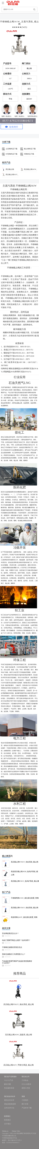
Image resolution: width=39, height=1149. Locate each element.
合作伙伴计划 (9, 1108)
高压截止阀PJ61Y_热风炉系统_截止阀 (25, 881)
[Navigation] (2, 3)
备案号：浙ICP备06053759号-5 (12, 1140)
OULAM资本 (26, 1084)
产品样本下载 (27, 1108)
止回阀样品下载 (11, 149)
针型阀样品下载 (11, 154)
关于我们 (7, 1124)
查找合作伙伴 (9, 1100)
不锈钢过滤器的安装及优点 (12, 947)
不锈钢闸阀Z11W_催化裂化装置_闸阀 (25, 898)
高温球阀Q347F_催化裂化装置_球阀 (24, 917)
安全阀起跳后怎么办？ (10, 933)
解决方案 (7, 1084)
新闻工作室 (26, 1088)
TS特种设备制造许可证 (9, 1138)
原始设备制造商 (10, 1104)
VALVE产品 (8, 1080)
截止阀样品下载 (30, 149)
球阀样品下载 (29, 154)
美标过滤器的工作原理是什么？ (13, 954)
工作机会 (25, 1080)
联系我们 (7, 1120)
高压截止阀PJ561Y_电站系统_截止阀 (24, 862)
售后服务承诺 (9, 1088)
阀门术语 (25, 1104)
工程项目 (25, 1100)
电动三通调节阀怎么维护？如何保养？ (16, 940)
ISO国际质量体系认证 (9, 1135)
